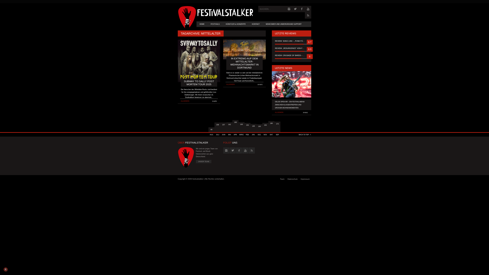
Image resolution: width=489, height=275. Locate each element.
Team (282, 179)
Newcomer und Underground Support (284, 24)
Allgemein (185, 101)
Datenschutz (293, 179)
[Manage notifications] (6, 269)
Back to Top (304, 135)
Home (202, 24)
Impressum (305, 179)
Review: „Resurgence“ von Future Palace (291, 48)
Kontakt (256, 24)
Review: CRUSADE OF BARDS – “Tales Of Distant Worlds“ (291, 55)
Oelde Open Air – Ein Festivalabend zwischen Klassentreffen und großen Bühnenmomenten (290, 105)
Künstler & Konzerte (236, 24)
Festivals (215, 24)
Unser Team (203, 161)
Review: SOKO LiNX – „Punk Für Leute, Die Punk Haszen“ (291, 41)
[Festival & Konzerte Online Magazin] (225, 12)
